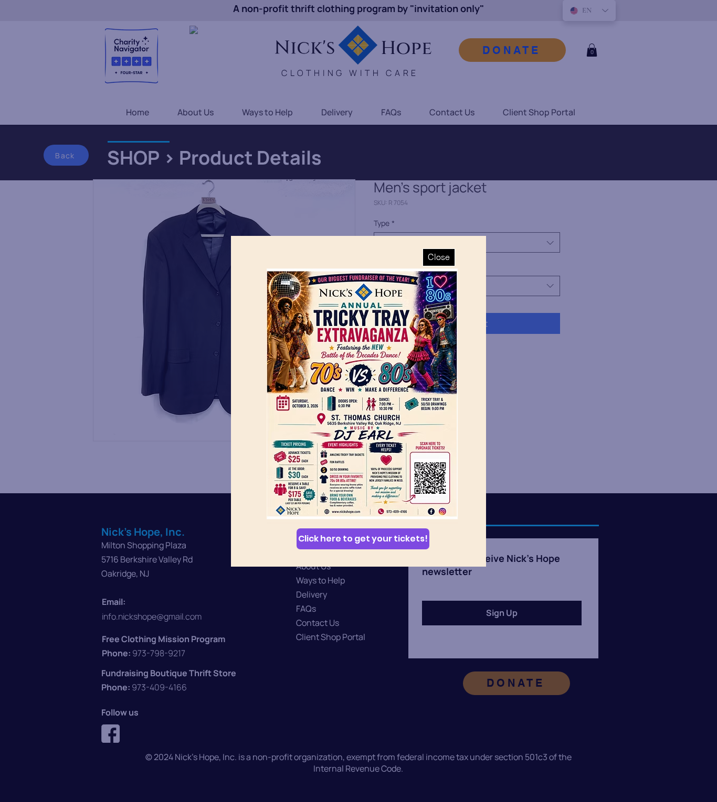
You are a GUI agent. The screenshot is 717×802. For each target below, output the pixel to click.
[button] (439, 257)
